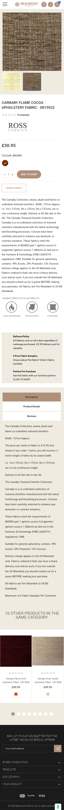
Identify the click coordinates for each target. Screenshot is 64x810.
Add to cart (29, 174)
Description (31, 397)
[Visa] (41, 796)
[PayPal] (31, 796)
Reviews (31, 416)
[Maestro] (22, 796)
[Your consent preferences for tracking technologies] (58, 807)
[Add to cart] (12, 633)
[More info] (19, 633)
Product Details (31, 406)
